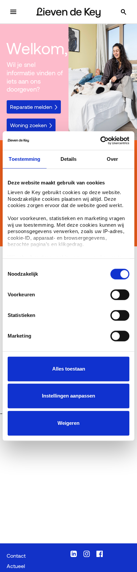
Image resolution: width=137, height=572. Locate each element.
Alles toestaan (68, 369)
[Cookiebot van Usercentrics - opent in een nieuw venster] (100, 140)
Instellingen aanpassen (68, 396)
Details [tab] (69, 159)
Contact (16, 555)
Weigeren (68, 423)
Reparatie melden (31, 107)
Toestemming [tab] (24, 159)
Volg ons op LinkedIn (73, 554)
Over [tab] (112, 159)
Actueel (16, 566)
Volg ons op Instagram (86, 554)
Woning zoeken (28, 125)
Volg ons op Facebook (99, 554)
